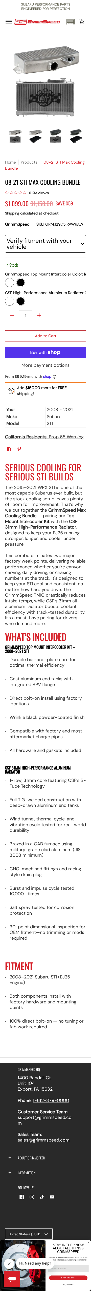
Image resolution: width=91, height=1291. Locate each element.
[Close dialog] (88, 1242)
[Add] (39, 315)
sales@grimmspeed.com (44, 1140)
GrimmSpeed (17, 224)
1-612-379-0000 (51, 1100)
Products (29, 162)
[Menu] (8, 22)
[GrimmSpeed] (37, 21)
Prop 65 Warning (44, 437)
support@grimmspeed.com (45, 1120)
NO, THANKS (68, 1284)
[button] (70, 21)
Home (10, 162)
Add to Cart (45, 336)
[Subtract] (12, 315)
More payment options (45, 365)
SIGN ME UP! (68, 1278)
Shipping (12, 213)
